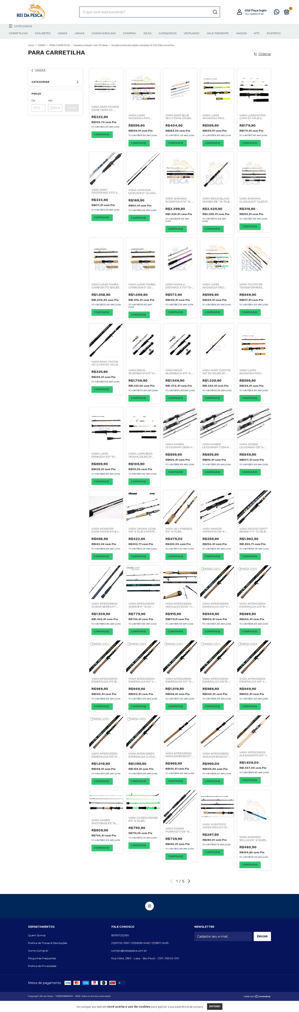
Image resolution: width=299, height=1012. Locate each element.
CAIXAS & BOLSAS (104, 33)
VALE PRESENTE (218, 33)
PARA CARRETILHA (59, 45)
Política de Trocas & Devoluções (47, 943)
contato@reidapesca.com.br (129, 950)
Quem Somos (37, 935)
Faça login (259, 10)
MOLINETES (43, 33)
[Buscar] (214, 12)
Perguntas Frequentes (42, 958)
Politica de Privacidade (42, 966)
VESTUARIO (191, 33)
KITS (256, 33)
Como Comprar (38, 950)
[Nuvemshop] (257, 997)
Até (50, 100)
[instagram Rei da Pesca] (149, 906)
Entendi (214, 1006)
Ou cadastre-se (254, 13)
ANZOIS (241, 33)
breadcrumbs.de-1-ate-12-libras (91, 45)
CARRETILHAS (18, 33)
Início (31, 45)
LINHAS (79, 33)
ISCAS (147, 33)
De (33, 100)
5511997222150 (120, 935)
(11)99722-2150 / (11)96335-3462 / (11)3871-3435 (139, 943)
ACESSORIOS (167, 33)
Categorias (23, 26)
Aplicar (72, 108)
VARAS (62, 33)
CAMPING (129, 33)
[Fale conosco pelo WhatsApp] (276, 13)
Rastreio (274, 33)
